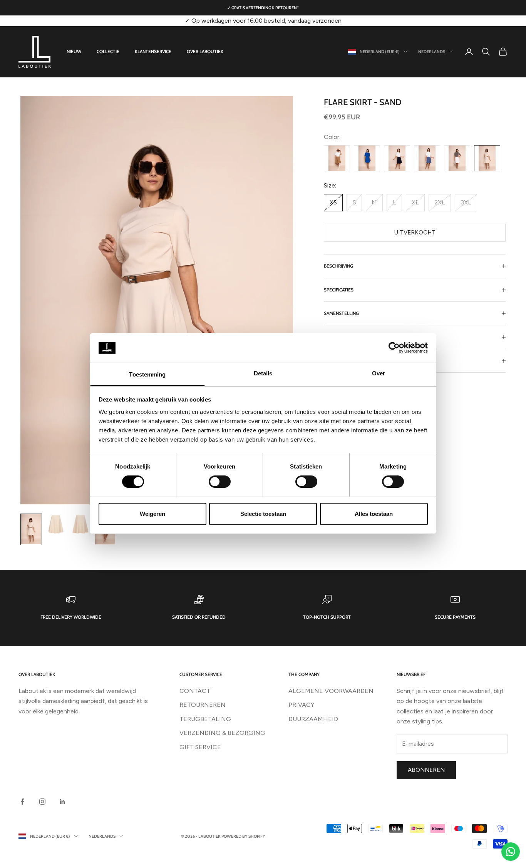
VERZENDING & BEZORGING (222, 732)
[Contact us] (510, 851)
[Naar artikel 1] (31, 529)
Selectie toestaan (263, 513)
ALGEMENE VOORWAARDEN (331, 691)
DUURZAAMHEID (313, 719)
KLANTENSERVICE (153, 51)
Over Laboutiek (205, 51)
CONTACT (194, 691)
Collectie (108, 51)
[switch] (220, 481)
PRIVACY (301, 704)
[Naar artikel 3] (80, 524)
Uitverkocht (415, 232)
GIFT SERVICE (200, 747)
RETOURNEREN (202, 704)
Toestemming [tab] (147, 374)
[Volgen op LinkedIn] (62, 801)
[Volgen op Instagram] (42, 801)
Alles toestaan (374, 513)
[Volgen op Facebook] (22, 801)
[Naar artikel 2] (56, 524)
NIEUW (74, 51)
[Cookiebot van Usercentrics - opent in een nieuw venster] (394, 347)
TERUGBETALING (205, 719)
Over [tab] (378, 373)
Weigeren (152, 513)
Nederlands (431, 51)
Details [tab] (263, 373)
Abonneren (426, 770)
